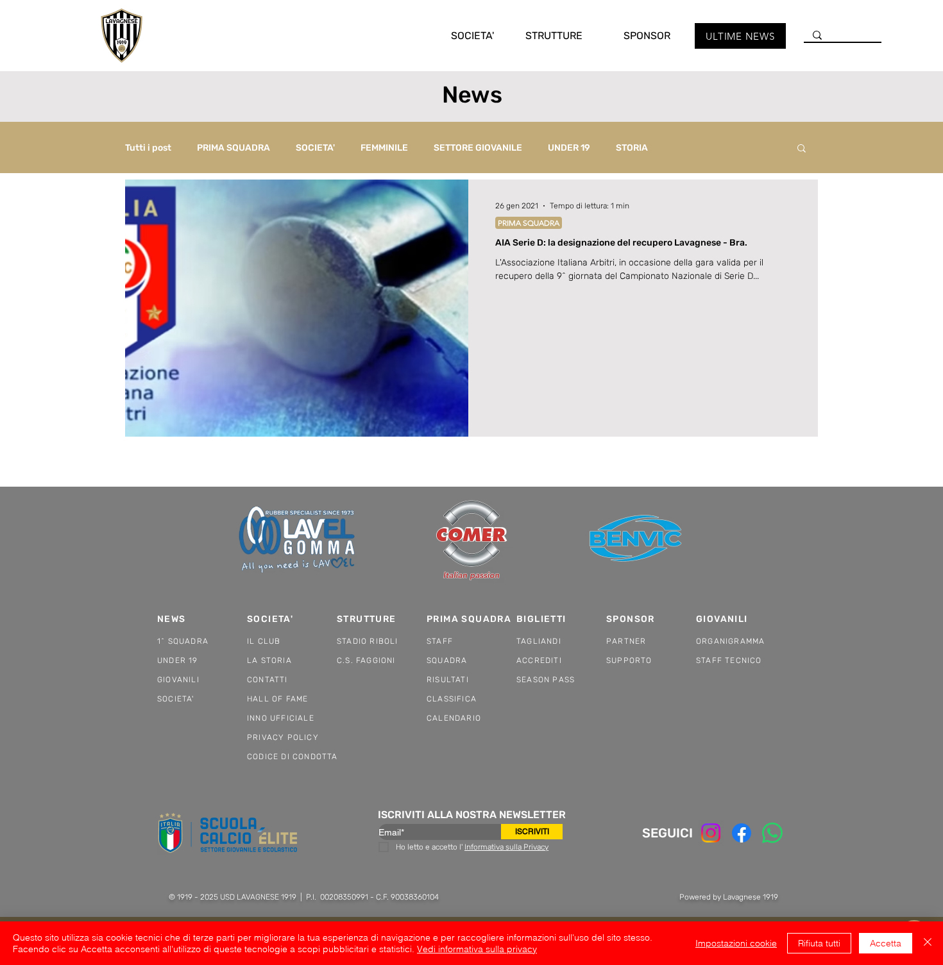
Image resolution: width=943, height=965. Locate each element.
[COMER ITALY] (471, 540)
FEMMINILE (384, 147)
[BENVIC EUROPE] (636, 540)
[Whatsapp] (772, 833)
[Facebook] (741, 833)
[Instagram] (711, 833)
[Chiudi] (927, 943)
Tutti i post (148, 147)
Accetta (885, 943)
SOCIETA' (315, 147)
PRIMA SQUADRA (233, 147)
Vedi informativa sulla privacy (477, 949)
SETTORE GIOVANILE (478, 147)
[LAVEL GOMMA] (298, 540)
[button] (459, 35)
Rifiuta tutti (819, 943)
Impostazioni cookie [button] (736, 943)
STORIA (632, 147)
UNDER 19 (569, 147)
